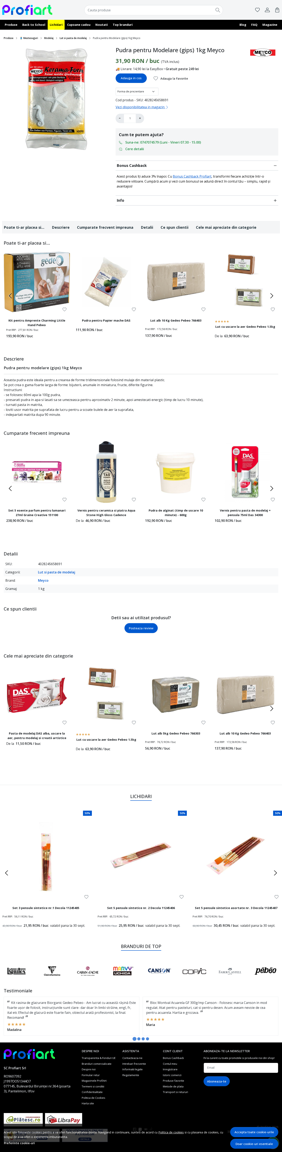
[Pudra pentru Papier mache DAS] (106, 282)
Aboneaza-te (216, 1081)
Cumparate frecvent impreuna (105, 227)
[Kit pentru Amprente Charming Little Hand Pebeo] (37, 282)
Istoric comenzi (172, 1075)
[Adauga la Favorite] (64, 309)
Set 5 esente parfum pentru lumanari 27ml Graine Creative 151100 (36, 512)
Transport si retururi (175, 1092)
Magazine (269, 24)
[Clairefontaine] (52, 978)
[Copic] (194, 978)
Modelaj (48, 38)
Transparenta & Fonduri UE (99, 1058)
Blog (242, 24)
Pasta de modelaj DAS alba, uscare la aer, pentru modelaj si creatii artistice (36, 735)
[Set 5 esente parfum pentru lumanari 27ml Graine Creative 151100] (37, 472)
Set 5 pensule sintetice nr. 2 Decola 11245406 (141, 908)
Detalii (147, 227)
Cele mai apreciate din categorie (226, 227)
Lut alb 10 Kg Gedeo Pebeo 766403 (175, 320)
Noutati (101, 24)
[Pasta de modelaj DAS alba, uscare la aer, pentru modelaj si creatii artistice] (37, 695)
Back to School (33, 24)
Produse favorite (173, 1080)
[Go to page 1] (134, 1039)
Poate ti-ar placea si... (24, 227)
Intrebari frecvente (134, 1064)
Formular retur (91, 1075)
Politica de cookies (171, 1132)
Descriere (61, 227)
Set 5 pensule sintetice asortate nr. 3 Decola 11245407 (236, 908)
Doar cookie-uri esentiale (254, 1144)
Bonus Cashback (132, 165)
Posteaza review (141, 628)
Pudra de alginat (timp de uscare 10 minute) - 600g (176, 512)
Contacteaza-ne (132, 1058)
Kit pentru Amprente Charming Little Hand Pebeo (36, 322)
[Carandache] (88, 978)
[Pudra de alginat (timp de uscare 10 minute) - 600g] (176, 472)
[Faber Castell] (230, 978)
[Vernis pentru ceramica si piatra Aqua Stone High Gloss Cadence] (106, 472)
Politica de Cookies (93, 1098)
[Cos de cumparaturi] (277, 9)
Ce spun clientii (174, 227)
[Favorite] (257, 9)
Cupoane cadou (78, 24)
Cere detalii (134, 149)
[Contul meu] (267, 9)
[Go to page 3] (143, 1038)
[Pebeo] (265, 978)
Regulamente (130, 1075)
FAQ (254, 24)
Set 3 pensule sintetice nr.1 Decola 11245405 (45, 908)
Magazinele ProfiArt (94, 1080)
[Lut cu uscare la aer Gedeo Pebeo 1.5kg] (245, 282)
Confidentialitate (92, 1092)
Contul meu (170, 1064)
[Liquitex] (16, 978)
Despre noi (89, 1069)
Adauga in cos (131, 78)
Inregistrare (170, 1069)
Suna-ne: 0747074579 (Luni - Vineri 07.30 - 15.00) (163, 142)
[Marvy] (123, 978)
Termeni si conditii (93, 1086)
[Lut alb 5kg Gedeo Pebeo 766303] (176, 695)
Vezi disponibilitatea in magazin (140, 107)
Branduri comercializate (96, 1064)
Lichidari (56, 24)
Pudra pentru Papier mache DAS (106, 320)
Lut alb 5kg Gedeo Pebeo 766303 (176, 733)
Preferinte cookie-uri (19, 1143)
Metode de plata (173, 1086)
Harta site (88, 1103)
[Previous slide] (10, 295)
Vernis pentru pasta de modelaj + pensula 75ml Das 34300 (245, 512)
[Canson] (159, 978)
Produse (11, 24)
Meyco (43, 580)
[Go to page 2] (138, 1038)
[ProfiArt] (27, 10)
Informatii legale (132, 1069)
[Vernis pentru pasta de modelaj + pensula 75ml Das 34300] (245, 472)
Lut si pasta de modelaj (73, 38)
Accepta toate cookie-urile (254, 1132)
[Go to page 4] (147, 1038)
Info (120, 200)
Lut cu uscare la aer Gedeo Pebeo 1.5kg (245, 326)
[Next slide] (271, 295)
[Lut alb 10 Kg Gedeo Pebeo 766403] (176, 282)
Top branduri (123, 24)
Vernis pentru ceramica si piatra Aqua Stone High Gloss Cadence (106, 512)
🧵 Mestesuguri (29, 38)
